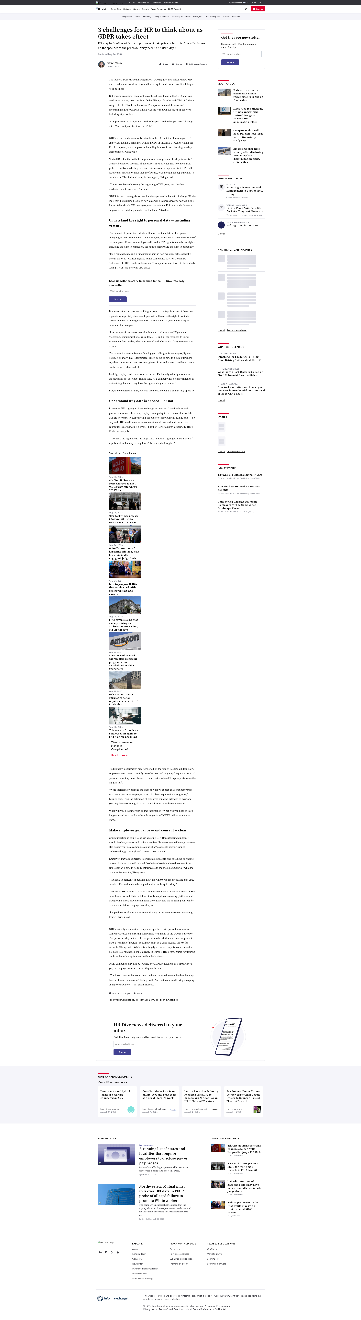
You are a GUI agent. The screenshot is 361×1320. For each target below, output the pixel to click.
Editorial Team (139, 1253)
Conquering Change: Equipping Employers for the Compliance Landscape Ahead (237, 505)
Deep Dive (116, 9)
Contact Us (137, 1258)
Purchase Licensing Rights (145, 1268)
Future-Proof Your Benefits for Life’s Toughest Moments (244, 209)
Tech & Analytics (212, 16)
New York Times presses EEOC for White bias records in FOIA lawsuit (242, 1167)
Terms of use (165, 1309)
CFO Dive (131, 2)
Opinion (127, 9)
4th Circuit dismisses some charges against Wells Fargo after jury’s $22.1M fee (245, 1149)
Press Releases (158, 9)
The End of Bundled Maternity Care (240, 474)
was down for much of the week (174, 109)
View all (221, 233)
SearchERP (157, 2)
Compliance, (128, 999)
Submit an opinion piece (182, 1258)
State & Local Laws (231, 16)
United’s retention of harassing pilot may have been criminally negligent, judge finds (244, 1186)
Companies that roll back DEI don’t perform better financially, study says (248, 135)
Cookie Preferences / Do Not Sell (209, 1309)
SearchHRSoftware (171, 2)
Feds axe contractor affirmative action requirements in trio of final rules (248, 95)
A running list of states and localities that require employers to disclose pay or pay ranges (163, 1156)
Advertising (175, 1248)
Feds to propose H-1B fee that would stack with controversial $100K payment (242, 1207)
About (135, 1248)
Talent (137, 16)
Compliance (126, 16)
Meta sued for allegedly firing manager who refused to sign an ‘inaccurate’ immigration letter (248, 115)
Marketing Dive (143, 2)
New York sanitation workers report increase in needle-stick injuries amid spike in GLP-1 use (241, 390)
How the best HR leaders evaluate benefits (239, 488)
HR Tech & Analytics (167, 999)
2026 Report (174, 9)
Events (145, 9)
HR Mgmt (197, 16)
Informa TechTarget (192, 1295)
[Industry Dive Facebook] (106, 1252)
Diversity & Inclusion (181, 16)
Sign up (259, 9)
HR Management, (146, 999)
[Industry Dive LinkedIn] (100, 1252)
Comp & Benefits (161, 16)
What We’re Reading (142, 1278)
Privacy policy (150, 1309)
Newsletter (137, 1263)
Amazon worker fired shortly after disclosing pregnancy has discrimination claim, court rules (248, 155)
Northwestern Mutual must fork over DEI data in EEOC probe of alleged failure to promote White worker (162, 1193)
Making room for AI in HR (242, 225)
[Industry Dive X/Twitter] (112, 1252)
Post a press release (236, 330)
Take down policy (182, 1309)
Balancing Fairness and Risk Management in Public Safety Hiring (244, 191)
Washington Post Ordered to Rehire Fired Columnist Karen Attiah (240, 373)
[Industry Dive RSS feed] (118, 1252)
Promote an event (236, 451)
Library (136, 9)
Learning (147, 16)
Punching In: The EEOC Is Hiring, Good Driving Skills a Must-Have (238, 358)
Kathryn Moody (114, 62)
